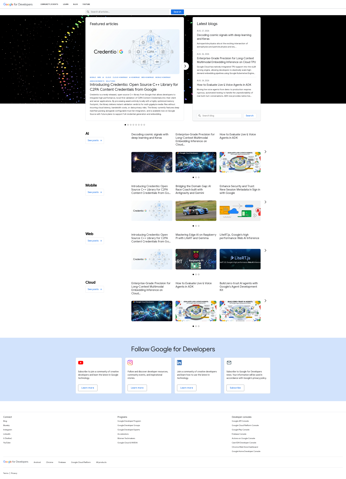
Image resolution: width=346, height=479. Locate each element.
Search (177, 12)
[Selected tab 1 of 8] (125, 124)
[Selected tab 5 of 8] (136, 124)
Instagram (7, 429)
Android (37, 462)
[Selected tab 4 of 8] (133, 124)
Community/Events (49, 4)
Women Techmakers (126, 438)
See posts (93, 140)
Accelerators (123, 434)
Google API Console (240, 421)
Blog (75, 4)
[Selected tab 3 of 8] (130, 124)
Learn (66, 4)
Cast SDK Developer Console (244, 442)
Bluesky (6, 425)
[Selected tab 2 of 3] (196, 177)
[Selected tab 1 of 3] (193, 177)
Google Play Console (240, 429)
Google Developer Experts (128, 429)
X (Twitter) (7, 438)
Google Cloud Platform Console (245, 425)
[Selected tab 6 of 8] (138, 124)
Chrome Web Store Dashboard (245, 447)
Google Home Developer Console (246, 451)
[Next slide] (185, 66)
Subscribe (235, 388)
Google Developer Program (129, 421)
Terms (5, 473)
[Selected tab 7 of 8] (141, 124)
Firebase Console (239, 434)
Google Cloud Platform (81, 462)
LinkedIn (6, 434)
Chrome (49, 462)
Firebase (62, 462)
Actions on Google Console (243, 438)
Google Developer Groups (128, 425)
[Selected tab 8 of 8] (144, 124)
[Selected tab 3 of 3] (198, 177)
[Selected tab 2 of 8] (128, 124)
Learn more (87, 388)
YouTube (86, 4)
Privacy (14, 473)
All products (101, 462)
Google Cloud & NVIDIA (127, 442)
